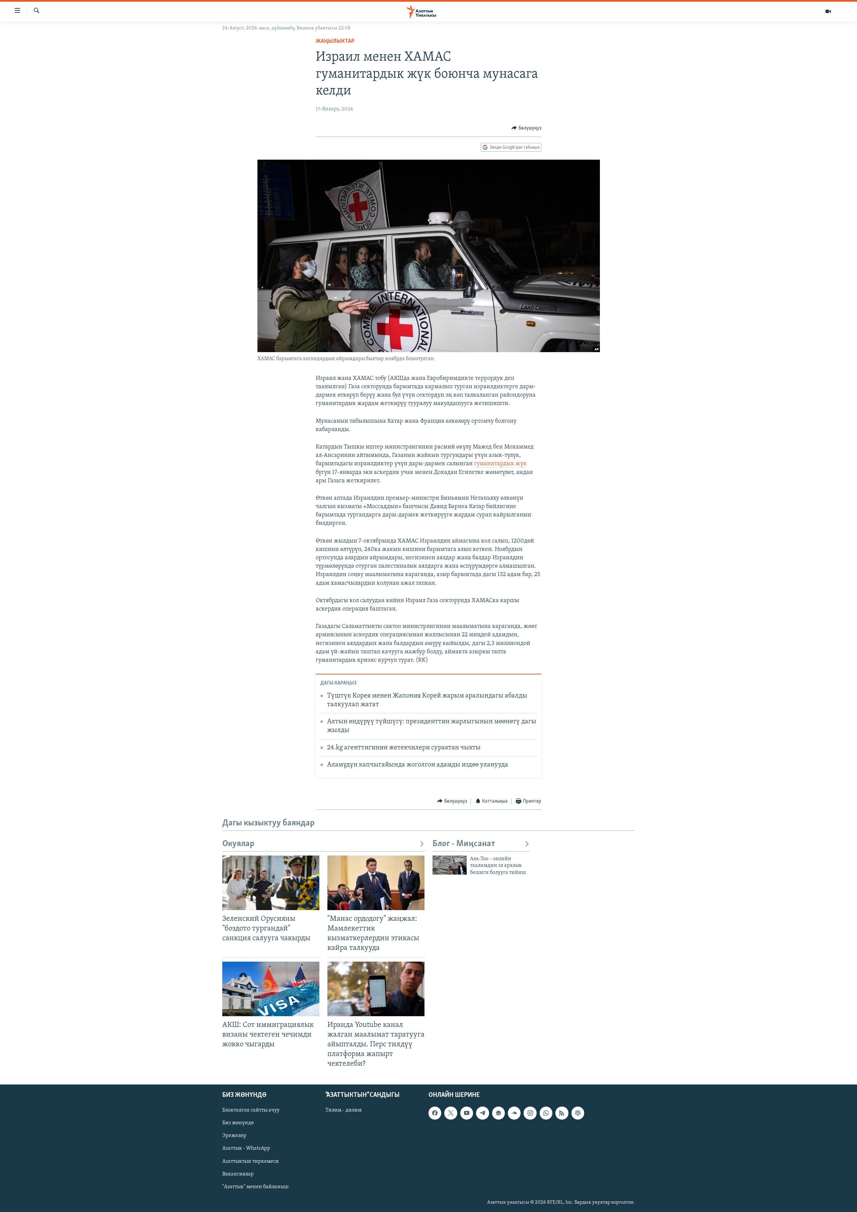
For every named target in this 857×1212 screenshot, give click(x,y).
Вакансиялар (238, 1174)
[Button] (526, 128)
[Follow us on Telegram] (482, 1113)
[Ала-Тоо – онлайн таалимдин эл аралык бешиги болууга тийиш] (450, 865)
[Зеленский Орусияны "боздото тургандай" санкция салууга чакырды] (270, 883)
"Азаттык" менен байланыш (255, 1187)
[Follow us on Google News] (498, 1113)
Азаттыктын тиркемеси (250, 1161)
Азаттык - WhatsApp (246, 1148)
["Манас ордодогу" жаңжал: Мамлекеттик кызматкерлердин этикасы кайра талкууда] (375, 883)
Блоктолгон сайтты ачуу (251, 1110)
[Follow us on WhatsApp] (546, 1113)
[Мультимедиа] (828, 11)
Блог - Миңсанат (464, 844)
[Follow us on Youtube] (466, 1113)
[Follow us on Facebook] (434, 1113)
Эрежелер (234, 1136)
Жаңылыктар (335, 41)
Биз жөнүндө (238, 1123)
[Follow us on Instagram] (530, 1113)
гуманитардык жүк (500, 464)
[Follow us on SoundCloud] (514, 1113)
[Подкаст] (577, 1113)
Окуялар (238, 844)
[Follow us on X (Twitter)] (450, 1113)
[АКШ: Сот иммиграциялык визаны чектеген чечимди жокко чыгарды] (270, 989)
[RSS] (561, 1113)
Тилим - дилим (343, 1110)
